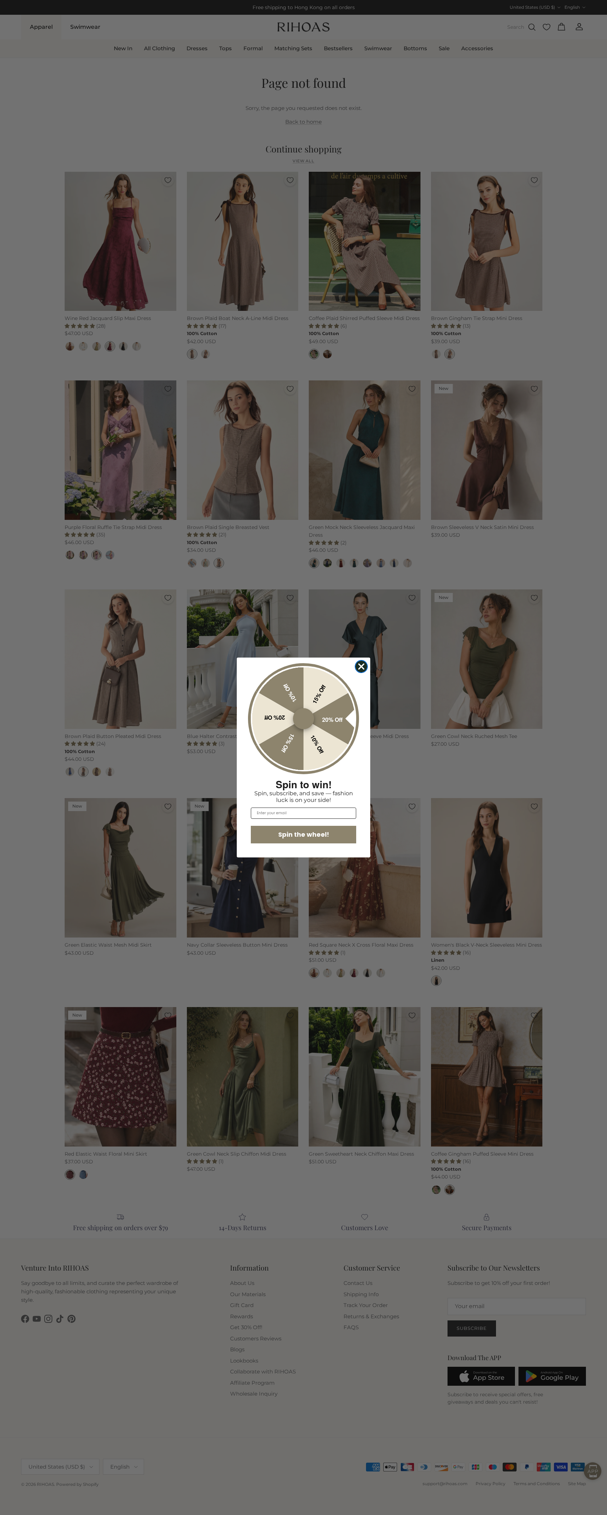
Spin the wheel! (303, 834)
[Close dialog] (361, 666)
